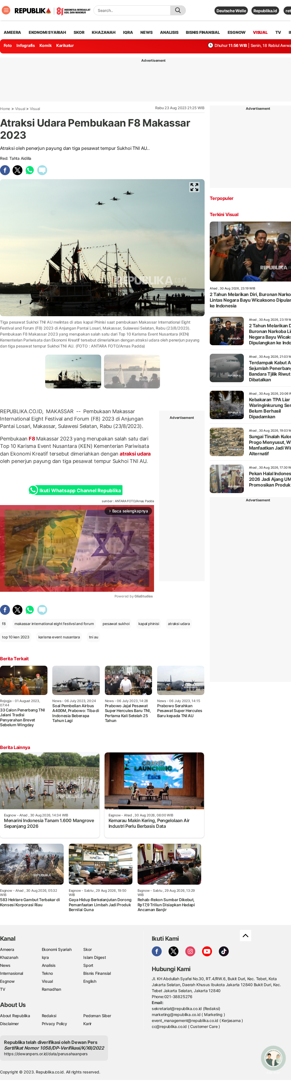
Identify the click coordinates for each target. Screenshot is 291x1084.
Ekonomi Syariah (47, 32)
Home (5, 108)
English (89, 981)
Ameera (7, 949)
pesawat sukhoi (116, 623)
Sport (88, 965)
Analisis (49, 965)
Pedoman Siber (97, 1015)
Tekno (47, 973)
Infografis (25, 45)
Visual (20, 108)
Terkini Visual (224, 214)
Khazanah (9, 957)
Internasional (11, 973)
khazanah (103, 32)
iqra (128, 32)
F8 (32, 439)
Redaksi (49, 1015)
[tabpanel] (73, 371)
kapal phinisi (148, 623)
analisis (169, 32)
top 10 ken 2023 (15, 637)
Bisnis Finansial (203, 32)
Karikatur (65, 45)
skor (79, 32)
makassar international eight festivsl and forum (53, 623)
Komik (45, 45)
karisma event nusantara (59, 637)
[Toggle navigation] (6, 10)
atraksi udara (135, 454)
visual (260, 32)
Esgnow (7, 981)
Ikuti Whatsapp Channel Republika (80, 490)
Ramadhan (51, 989)
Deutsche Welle (231, 10)
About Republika (15, 1015)
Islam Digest (94, 957)
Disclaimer (9, 1023)
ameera (12, 32)
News (5, 965)
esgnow (237, 32)
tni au (93, 637)
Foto (8, 45)
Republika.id (265, 10)
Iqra (45, 957)
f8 (4, 623)
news (146, 32)
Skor (87, 949)
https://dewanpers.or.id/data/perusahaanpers (46, 1053)
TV (278, 32)
